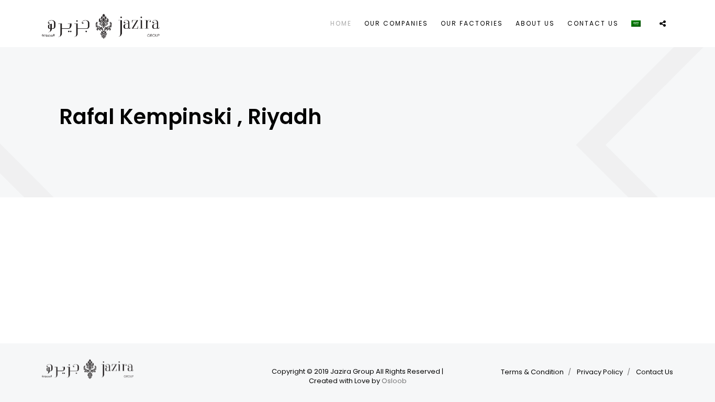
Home (341, 23)
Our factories (472, 23)
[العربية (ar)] (636, 22)
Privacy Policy (600, 372)
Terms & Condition (532, 372)
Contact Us (593, 23)
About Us (535, 23)
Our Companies (396, 23)
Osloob (394, 381)
